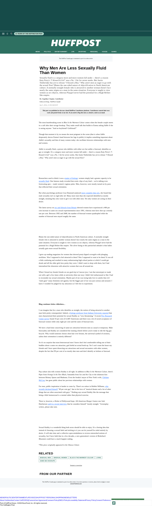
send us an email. (99, 113)
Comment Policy (53, 500)
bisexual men (45, 457)
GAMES (113, 51)
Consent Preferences (103, 500)
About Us (3, 500)
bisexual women (60, 457)
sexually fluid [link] (44, 181)
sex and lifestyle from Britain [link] (65, 208)
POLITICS (47, 51)
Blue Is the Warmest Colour (81, 457)
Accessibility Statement (77, 500)
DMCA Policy (63, 500)
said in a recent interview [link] (57, 404)
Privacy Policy (91, 500)
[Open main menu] (3, 33)
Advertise (10, 500)
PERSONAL (94, 51)
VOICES (104, 51)
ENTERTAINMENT (61, 51)
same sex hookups (47, 461)
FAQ (103, 482)
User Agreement (41, 500)
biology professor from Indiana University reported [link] (89, 313)
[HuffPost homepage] (26, 496)
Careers (32, 500)
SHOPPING (82, 51)
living (98, 457)
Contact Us (18, 500)
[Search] (11, 33)
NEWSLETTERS (70, 497)
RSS (23, 500)
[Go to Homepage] (113, 503)
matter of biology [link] (71, 178)
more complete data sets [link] (90, 193)
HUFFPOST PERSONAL (46, 497)
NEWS (38, 51)
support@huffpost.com (76, 483)
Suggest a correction (76, 465)
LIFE (72, 51)
